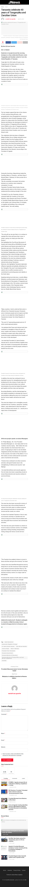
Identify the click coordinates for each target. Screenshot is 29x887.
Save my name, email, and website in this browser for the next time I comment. (13, 754)
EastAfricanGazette (10, 879)
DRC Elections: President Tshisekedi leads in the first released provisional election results (18, 792)
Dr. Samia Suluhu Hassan (8, 646)
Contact (23, 870)
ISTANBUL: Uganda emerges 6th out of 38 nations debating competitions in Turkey (18, 784)
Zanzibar (4, 660)
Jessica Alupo (5, 648)
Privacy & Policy (16, 870)
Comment (4, 714)
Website (3, 747)
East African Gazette (21, 646)
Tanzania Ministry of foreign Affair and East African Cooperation (13, 658)
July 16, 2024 (11, 843)
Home (2, 6)
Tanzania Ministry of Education (9, 655)
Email (3, 740)
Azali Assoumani (9, 642)
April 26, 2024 (21, 19)
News (6, 6)
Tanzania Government (7, 653)
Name (3, 733)
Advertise (10, 870)
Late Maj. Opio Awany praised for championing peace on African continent (17, 840)
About (4, 870)
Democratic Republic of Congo (9, 644)
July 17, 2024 (5, 834)
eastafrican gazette (10, 19)
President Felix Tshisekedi (8, 650)
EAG (25, 879)
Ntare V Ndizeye (15, 648)
